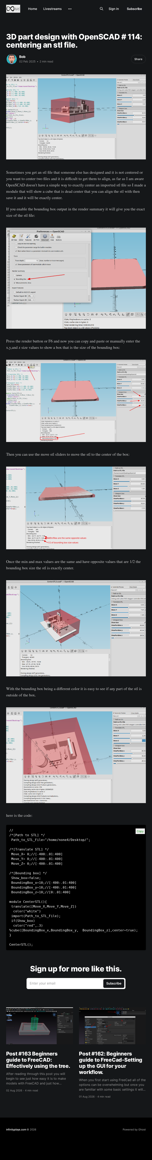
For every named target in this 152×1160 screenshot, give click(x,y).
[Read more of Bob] (11, 59)
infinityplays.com (16, 1129)
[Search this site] (101, 9)
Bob (22, 57)
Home (32, 9)
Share (138, 59)
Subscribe (134, 9)
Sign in (114, 9)
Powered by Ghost (134, 1129)
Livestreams (52, 9)
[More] (70, 9)
